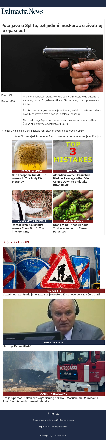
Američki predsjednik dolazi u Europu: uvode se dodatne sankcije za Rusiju (56, 136)
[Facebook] (48, 413)
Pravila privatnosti (59, 427)
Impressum (44, 427)
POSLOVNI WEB (59, 436)
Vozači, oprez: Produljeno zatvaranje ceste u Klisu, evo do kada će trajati (51, 294)
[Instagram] (52, 413)
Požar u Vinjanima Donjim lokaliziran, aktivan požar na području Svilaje (43, 130)
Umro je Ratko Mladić (17, 346)
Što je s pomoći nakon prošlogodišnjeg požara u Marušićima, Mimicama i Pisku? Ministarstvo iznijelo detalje (51, 399)
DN (10, 95)
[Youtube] (57, 413)
